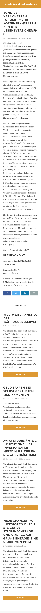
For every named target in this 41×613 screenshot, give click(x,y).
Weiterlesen (20, 374)
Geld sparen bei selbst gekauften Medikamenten (18, 391)
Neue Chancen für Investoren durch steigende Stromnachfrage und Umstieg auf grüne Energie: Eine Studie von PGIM (20, 531)
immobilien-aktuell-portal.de (20, 4)
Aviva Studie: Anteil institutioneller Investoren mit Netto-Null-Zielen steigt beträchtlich (20, 448)
